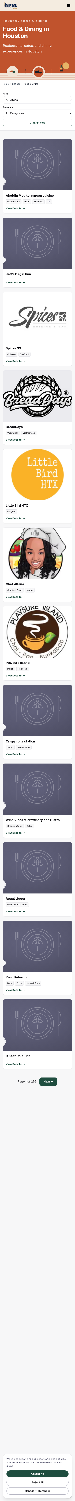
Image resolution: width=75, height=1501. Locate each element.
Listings (16, 84)
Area (5, 94)
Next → (48, 1081)
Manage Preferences (37, 1491)
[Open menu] (68, 5)
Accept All (37, 1473)
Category (8, 107)
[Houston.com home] (10, 5)
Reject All (38, 1482)
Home (6, 84)
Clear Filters (37, 122)
